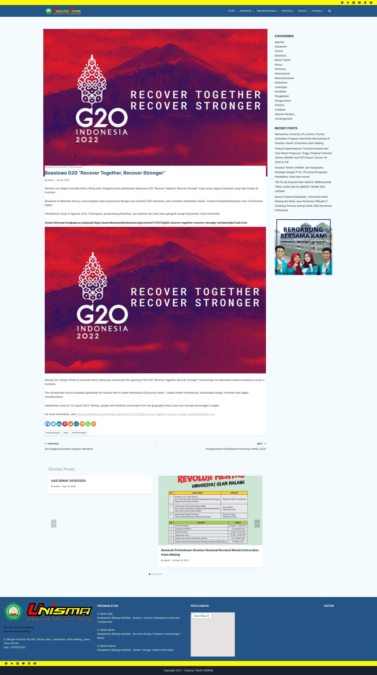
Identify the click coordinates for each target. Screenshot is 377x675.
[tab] (149, 574)
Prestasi (279, 105)
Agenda (279, 42)
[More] (93, 423)
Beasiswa (62, 167)
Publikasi (280, 109)
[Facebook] (342, 2)
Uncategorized (283, 118)
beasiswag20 (53, 432)
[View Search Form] (329, 11)
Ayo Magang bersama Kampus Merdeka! (69, 446)
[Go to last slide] (53, 524)
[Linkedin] (365, 2)
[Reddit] (70, 423)
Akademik (50, 167)
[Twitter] (347, 2)
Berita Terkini (282, 60)
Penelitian (280, 91)
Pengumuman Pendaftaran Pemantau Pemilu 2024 (236, 446)
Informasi (280, 69)
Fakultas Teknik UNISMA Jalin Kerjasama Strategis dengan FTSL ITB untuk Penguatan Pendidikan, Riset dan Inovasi (301, 172)
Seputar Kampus (284, 114)
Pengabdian (282, 96)
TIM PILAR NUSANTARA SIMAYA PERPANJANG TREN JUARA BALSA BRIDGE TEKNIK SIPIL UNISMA (303, 187)
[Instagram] (353, 2)
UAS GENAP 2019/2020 (68, 480)
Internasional (282, 73)
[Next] (257, 524)
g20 (66, 432)
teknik (50, 180)
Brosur (278, 64)
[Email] (370, 2)
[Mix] (82, 423)
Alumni (279, 51)
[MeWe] (76, 423)
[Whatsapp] (87, 423)
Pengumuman (75, 167)
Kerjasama (281, 82)
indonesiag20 (79, 432)
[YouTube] (359, 2)
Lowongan (281, 87)
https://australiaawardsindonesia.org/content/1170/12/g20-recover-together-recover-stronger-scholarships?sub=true (170, 222)
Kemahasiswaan (284, 78)
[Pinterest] (64, 423)
